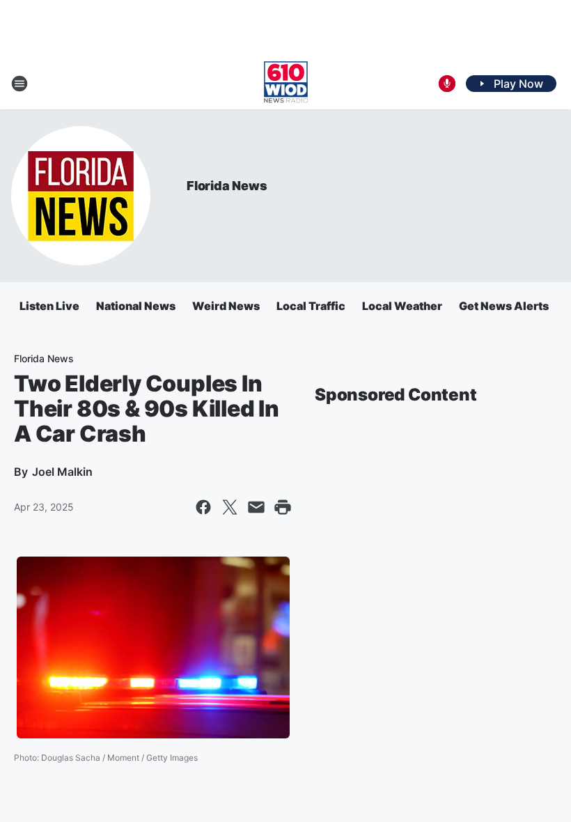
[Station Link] (286, 83)
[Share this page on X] (230, 507)
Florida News (227, 185)
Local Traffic (310, 306)
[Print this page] (282, 507)
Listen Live (49, 306)
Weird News (226, 306)
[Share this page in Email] (256, 507)
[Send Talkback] (447, 83)
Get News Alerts (504, 306)
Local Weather (402, 306)
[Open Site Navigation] (19, 83)
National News (135, 306)
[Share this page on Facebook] (203, 507)
